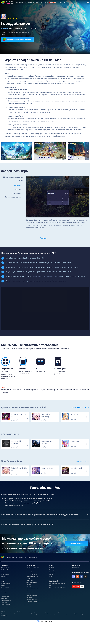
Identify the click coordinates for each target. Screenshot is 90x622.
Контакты (52, 572)
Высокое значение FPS (32, 595)
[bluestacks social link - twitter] (85, 576)
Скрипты (29, 593)
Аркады (3, 590)
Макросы (29, 578)
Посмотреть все (82, 461)
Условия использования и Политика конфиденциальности (15, 614)
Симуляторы (4, 598)
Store (50, 2)
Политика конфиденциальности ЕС (66, 614)
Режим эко (29, 580)
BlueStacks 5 (4, 570)
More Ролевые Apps (11, 461)
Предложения (5, 574)
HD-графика (29, 597)
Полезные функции (31, 599)
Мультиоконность (31, 574)
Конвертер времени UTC (33, 601)
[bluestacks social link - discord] (73, 576)
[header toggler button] (88, 2)
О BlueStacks (52, 567)
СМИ (50, 576)
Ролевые (5, 28)
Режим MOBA (30, 572)
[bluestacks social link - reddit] (77, 576)
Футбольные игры (6, 604)
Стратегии (4, 602)
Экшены (3, 585)
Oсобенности (19, 2)
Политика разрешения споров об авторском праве (44, 614)
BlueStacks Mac (5, 567)
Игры (30, 2)
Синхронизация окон (32, 576)
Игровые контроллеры (32, 567)
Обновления (75, 567)
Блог (38, 2)
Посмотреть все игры (80, 407)
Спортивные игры (6, 600)
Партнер (62, 2)
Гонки (2, 594)
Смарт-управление (31, 582)
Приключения (5, 587)
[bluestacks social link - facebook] (81, 576)
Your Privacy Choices (46, 621)
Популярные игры (6, 583)
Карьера (51, 574)
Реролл (28, 584)
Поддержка (72, 2)
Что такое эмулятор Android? (57, 587)
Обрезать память (31, 591)
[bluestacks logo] (7, 2)
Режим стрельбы (31, 570)
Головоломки (5, 592)
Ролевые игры (5, 596)
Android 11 (4, 576)
